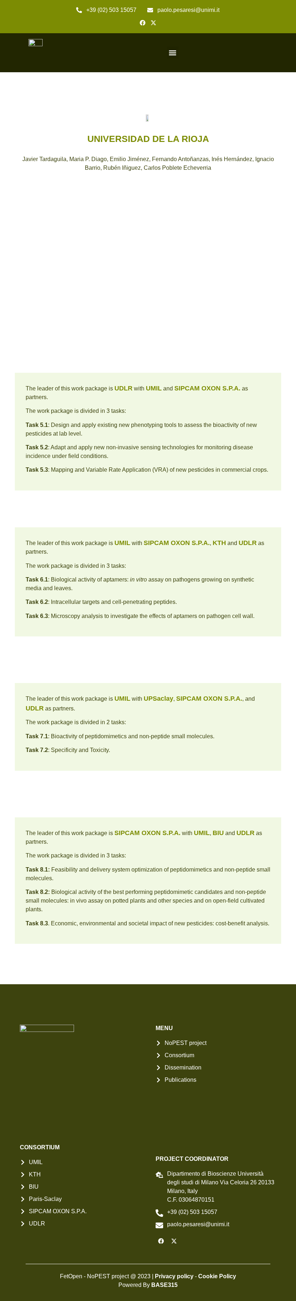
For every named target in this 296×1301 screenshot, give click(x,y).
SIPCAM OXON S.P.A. (207, 388)
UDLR (123, 388)
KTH (219, 542)
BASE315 (164, 1285)
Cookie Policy (217, 1276)
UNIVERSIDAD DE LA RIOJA (148, 139)
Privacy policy (174, 1276)
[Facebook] (142, 22)
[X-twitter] (153, 22)
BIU (218, 833)
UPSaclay (158, 698)
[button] (173, 53)
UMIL (154, 388)
